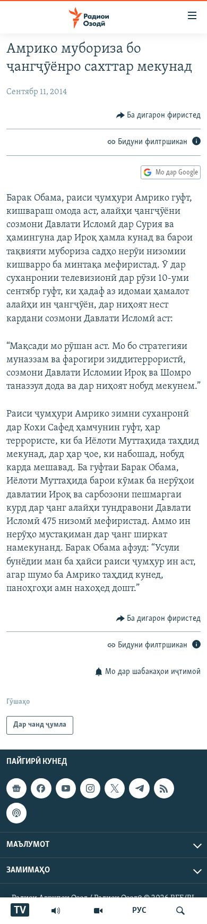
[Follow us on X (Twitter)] (115, 788)
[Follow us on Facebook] (41, 788)
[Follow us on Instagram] (90, 788)
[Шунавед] (56, 910)
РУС (139, 910)
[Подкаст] (16, 813)
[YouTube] (98, 910)
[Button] (158, 115)
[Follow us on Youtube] (66, 788)
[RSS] (164, 788)
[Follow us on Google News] (16, 788)
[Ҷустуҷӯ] (180, 910)
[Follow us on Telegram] (139, 788)
